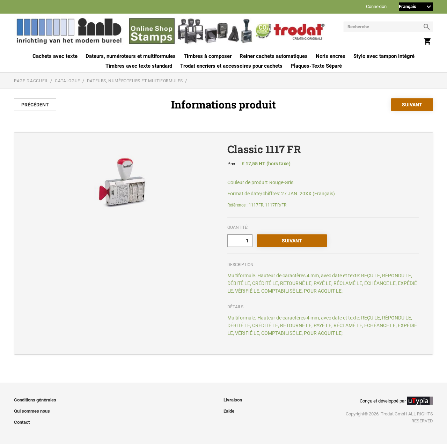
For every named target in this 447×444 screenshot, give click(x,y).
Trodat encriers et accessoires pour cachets (231, 66)
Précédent (35, 104)
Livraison (233, 399)
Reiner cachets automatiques (274, 56)
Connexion (376, 7)
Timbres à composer (208, 56)
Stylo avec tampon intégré (384, 56)
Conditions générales (35, 399)
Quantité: (237, 227)
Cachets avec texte (55, 56)
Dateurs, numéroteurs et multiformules (131, 56)
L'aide (229, 411)
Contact (22, 422)
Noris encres (330, 56)
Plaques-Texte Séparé (316, 66)
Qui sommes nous (32, 411)
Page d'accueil (31, 80)
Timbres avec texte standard (138, 66)
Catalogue (67, 80)
